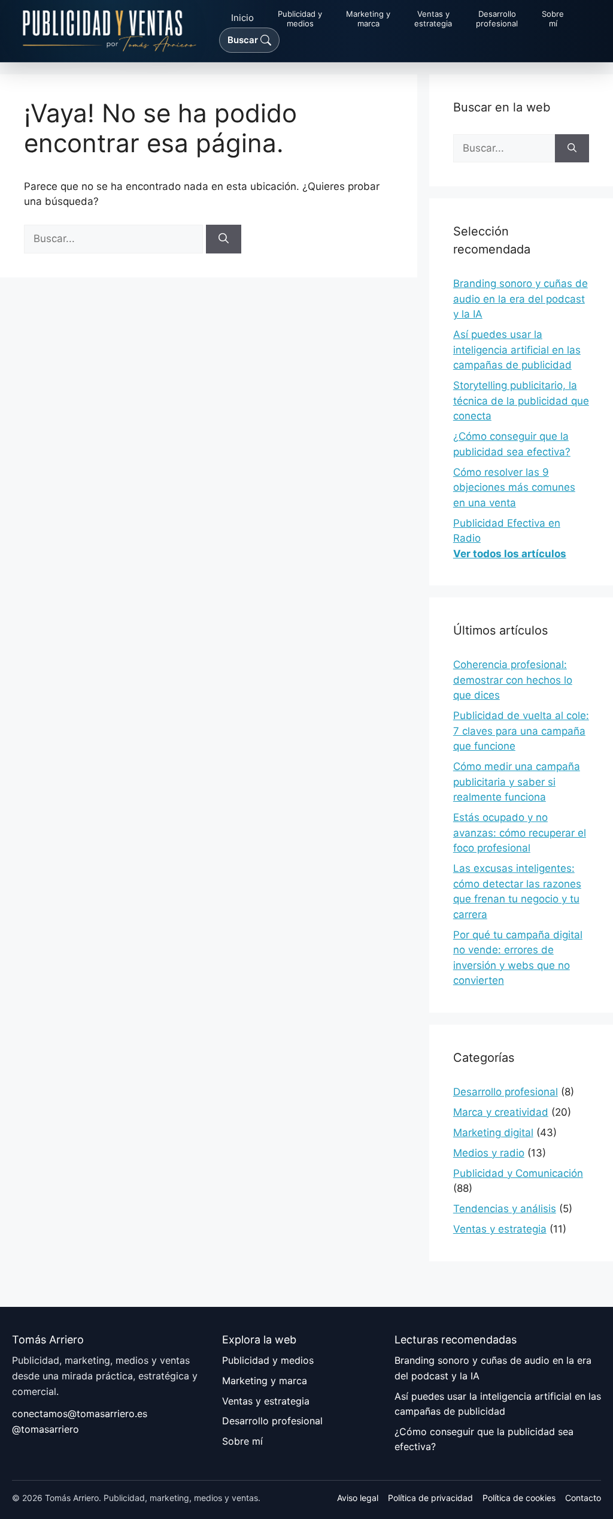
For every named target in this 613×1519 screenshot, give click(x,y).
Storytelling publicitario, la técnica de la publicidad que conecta (521, 400)
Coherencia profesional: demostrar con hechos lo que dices (512, 680)
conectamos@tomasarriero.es (79, 1414)
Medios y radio (488, 1153)
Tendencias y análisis (504, 1209)
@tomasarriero (45, 1429)
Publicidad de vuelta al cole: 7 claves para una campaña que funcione (521, 730)
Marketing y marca (264, 1381)
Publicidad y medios (268, 1360)
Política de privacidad (430, 1498)
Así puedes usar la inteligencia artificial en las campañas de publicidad (517, 349)
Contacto (583, 1498)
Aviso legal (357, 1498)
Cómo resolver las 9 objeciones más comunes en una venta (514, 487)
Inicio (242, 18)
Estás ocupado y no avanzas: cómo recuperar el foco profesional (519, 832)
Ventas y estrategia (500, 1229)
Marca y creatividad (500, 1112)
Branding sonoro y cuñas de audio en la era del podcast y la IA (520, 298)
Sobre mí (242, 1441)
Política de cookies (519, 1498)
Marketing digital (493, 1133)
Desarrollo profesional (505, 1092)
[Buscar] (223, 239)
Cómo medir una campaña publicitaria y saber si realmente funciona (516, 781)
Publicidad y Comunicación (518, 1173)
